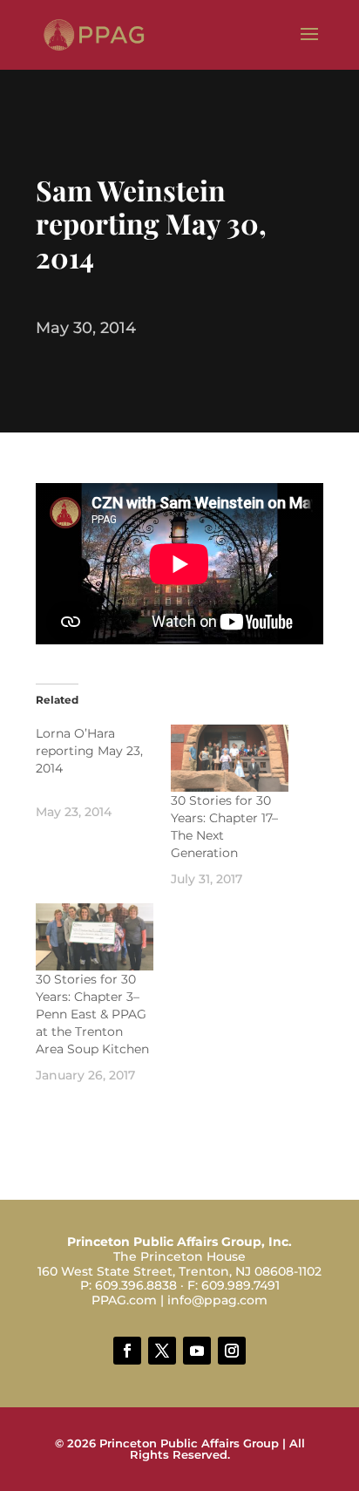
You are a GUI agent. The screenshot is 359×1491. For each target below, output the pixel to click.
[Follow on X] (162, 1351)
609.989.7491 (240, 1285)
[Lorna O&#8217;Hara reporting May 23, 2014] (103, 772)
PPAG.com (124, 1300)
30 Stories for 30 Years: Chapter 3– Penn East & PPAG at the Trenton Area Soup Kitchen (92, 1014)
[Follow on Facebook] (127, 1351)
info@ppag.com (217, 1300)
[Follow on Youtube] (197, 1351)
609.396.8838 (136, 1285)
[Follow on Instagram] (232, 1351)
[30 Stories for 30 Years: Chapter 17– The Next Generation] (229, 758)
